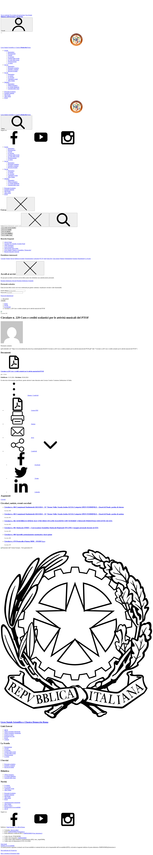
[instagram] (68, 144)
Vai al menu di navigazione (17, 15)
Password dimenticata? (7, 295)
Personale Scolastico (10, 91)
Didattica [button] (6, 82)
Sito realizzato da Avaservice (9, 850)
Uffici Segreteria (8, 245)
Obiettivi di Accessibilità (7, 845)
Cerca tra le (6, 229)
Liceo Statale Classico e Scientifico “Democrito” (17, 250)
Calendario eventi (13, 79)
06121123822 (15, 830)
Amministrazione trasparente (12, 802)
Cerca (2, 226)
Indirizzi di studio (19, 258)
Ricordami (6, 299)
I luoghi (10, 55)
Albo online (7, 96)
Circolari (3, 258)
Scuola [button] (6, 50)
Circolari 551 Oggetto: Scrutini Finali (14, 244)
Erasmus (75, 258)
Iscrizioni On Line (9, 736)
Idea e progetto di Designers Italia (10, 853)
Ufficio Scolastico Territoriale (12, 733)
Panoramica (11, 52)
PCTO (41, 258)
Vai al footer (28, 15)
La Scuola (88, 258)
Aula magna (56, 258)
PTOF (6, 98)
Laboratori (36, 258)
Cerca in (6, 235)
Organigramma (29, 258)
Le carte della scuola (13, 60)
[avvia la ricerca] (63, 220)
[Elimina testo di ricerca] (35, 220)
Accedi (3, 300)
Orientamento (68, 258)
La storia (10, 63)
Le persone (11, 57)
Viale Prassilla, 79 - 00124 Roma (15, 827)
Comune (6, 739)
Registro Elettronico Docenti (9, 281)
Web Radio (7, 95)
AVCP (6, 809)
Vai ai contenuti (5, 15)
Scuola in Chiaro (9, 735)
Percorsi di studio (12, 71)
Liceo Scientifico (9, 247)
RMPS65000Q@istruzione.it (16, 831)
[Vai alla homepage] (76, 46)
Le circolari (11, 77)
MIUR (6, 730)
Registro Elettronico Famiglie (25, 281)
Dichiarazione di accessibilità (12, 807)
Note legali (4, 844)
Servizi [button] (6, 65)
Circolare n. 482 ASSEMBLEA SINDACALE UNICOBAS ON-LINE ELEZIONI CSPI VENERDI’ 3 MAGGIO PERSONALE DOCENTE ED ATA (58, 521)
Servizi (12, 258)
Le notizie (10, 76)
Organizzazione (12, 61)
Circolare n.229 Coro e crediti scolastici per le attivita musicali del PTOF (22, 371)
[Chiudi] (21, 204)
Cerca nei (5, 231)
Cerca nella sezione (8, 228)
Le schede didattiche (13, 87)
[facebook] (14, 144)
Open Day (49, 258)
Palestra (62, 258)
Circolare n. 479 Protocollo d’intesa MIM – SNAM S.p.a (24, 541)
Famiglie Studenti (9, 93)
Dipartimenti (81, 258)
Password (3, 292)
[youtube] (41, 144)
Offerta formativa (12, 85)
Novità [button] (6, 73)
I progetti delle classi (13, 88)
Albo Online (11, 80)
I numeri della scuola (13, 58)
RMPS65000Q (22, 838)
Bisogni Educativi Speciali (11, 251)
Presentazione (11, 53)
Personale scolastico (13, 68)
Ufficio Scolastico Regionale (12, 731)
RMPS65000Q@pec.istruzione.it (33, 833)
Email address (4, 290)
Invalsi (6, 738)
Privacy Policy (8, 805)
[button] (34, 451)
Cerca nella (6, 233)
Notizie (8, 258)
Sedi (45, 258)
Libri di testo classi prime (11, 248)
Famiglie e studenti (13, 69)
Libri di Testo (8, 242)
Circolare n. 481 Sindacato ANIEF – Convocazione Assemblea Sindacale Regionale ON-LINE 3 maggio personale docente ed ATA (51, 528)
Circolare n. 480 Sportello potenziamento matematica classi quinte (28, 534)
